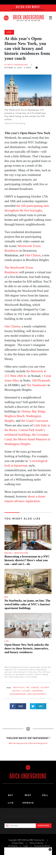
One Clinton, (13, 326)
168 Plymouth (41, 380)
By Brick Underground (16, 65)
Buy (6, 597)
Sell (45, 795)
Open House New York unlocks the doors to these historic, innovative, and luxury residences (26, 648)
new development (37, 694)
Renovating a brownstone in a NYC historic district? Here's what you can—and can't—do (27, 560)
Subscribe (44, 825)
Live (9, 32)
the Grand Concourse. (35, 420)
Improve (28, 802)
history (26, 691)
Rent (28, 795)
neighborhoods (18, 694)
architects (19, 688)
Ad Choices (12, 846)
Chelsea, (26, 411)
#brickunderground (38, 743)
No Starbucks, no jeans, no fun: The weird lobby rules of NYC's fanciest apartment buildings (27, 604)
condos (35, 688)
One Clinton (33, 255)
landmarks (37, 691)
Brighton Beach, (14, 416)
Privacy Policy (17, 843)
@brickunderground (18, 743)
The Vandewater (36, 385)
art (28, 688)
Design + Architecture (16, 553)
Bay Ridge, (39, 411)
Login (26, 846)
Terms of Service (36, 843)
